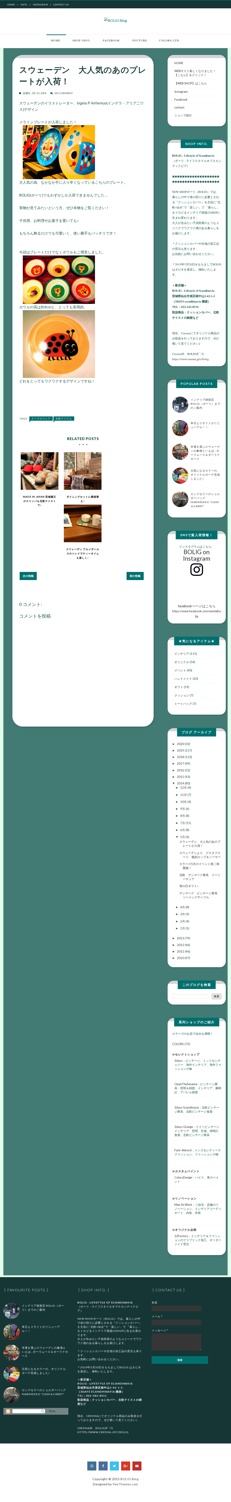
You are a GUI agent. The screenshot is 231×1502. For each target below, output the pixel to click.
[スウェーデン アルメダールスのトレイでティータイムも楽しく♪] (82, 523)
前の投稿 (135, 576)
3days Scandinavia (186, 1107)
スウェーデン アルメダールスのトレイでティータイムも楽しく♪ (82, 553)
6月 (183, 830)
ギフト (178, 687)
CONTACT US (61, 4)
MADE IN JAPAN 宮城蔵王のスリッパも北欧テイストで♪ (39, 500)
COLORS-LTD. (169, 40)
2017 (181, 763)
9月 (183, 809)
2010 (181, 958)
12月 (183, 787)
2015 (181, 777)
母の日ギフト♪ (189, 886)
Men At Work (183, 1204)
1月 (183, 928)
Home (11, 4)
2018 (181, 757)
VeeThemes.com (125, 1484)
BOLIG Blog (129, 1479)
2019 (181, 750)
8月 (183, 816)
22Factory (181, 1236)
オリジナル (181, 662)
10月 (183, 802)
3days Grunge (183, 1127)
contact (179, 107)
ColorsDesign (183, 1177)
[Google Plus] (125, 1465)
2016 (181, 770)
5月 (183, 837)
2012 (181, 945)
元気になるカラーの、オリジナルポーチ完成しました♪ (205, 474)
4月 (183, 907)
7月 (183, 823)
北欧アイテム (64, 418)
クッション (181, 695)
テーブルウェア (41, 418)
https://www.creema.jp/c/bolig (190, 359)
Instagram (40, 4)
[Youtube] (136, 1465)
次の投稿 (28, 576)
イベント (180, 670)
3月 (183, 914)
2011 (181, 951)
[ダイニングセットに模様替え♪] (82, 471)
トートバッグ (183, 703)
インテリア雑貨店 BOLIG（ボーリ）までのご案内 (205, 403)
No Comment (64, 93)
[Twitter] (114, 1465)
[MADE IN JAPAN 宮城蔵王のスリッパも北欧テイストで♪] (39, 471)
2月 (183, 921)
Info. (24, 4)
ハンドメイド (183, 678)
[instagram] (91, 1465)
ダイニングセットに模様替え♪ (83, 498)
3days (178, 1060)
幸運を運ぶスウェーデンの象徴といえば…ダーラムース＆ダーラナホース (45, 1351)
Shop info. (81, 40)
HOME (178, 63)
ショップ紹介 (183, 115)
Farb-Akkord (183, 1150)
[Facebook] (103, 1465)
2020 (181, 744)
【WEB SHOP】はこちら (190, 83)
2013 (181, 938)
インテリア (181, 653)
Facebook (111, 40)
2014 (181, 783)
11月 (183, 795)
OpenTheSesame (185, 1084)
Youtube (139, 40)
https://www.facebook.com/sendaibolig (196, 611)
